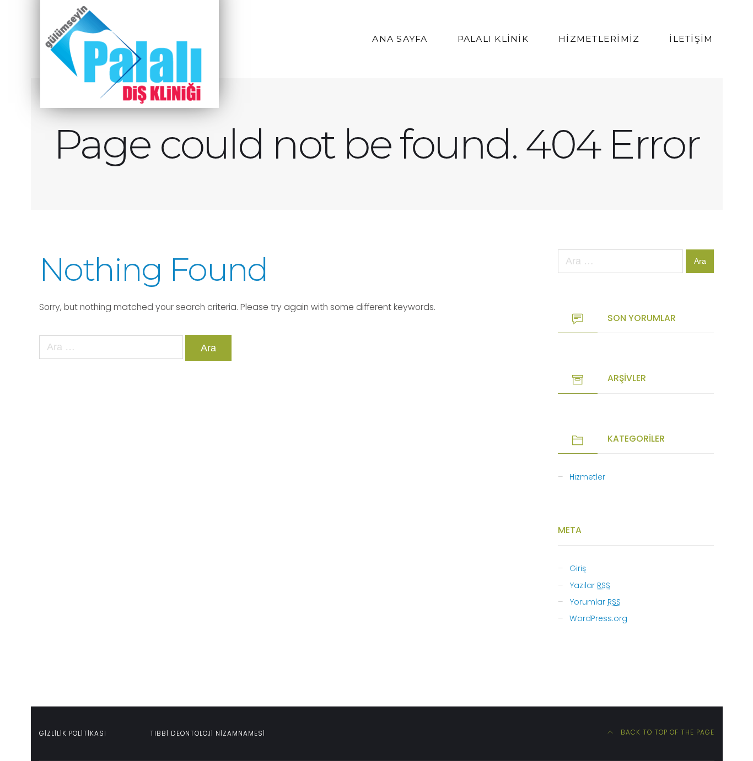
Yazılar (589, 585)
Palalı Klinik (493, 39)
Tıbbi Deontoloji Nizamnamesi (207, 733)
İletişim (691, 39)
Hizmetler (587, 476)
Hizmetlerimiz (598, 39)
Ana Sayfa (399, 39)
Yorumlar (595, 601)
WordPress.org (598, 618)
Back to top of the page (666, 732)
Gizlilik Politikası (72, 733)
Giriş (577, 568)
